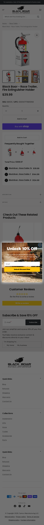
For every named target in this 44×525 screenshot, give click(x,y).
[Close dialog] (40, 245)
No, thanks (22, 279)
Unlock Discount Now (22, 269)
